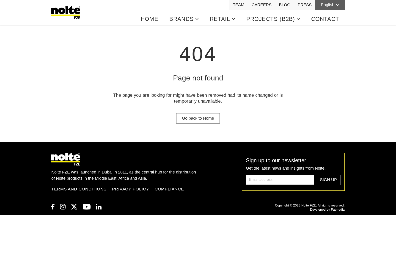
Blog (284, 5)
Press (305, 5)
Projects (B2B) (270, 19)
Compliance (169, 189)
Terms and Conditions (79, 189)
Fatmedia (338, 209)
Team (238, 5)
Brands (181, 19)
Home (149, 19)
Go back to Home (198, 118)
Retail (220, 19)
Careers (262, 5)
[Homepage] (66, 12)
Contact (325, 19)
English (327, 5)
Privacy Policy (130, 189)
